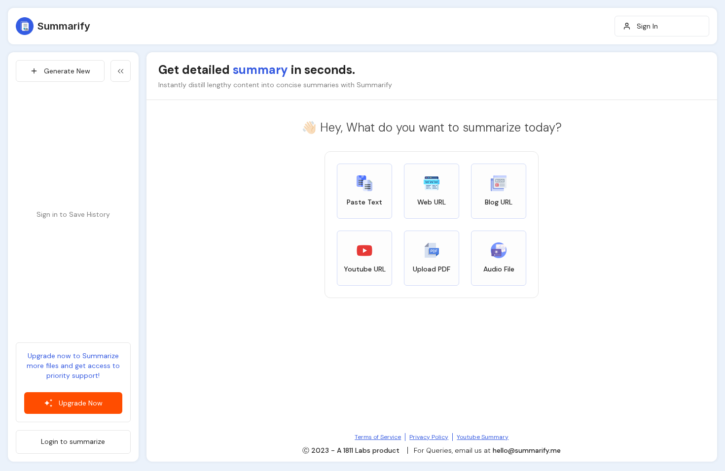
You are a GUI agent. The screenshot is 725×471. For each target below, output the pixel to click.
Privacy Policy (428, 437)
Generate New (67, 71)
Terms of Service (378, 437)
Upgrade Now (81, 403)
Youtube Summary (482, 437)
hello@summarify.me (527, 450)
